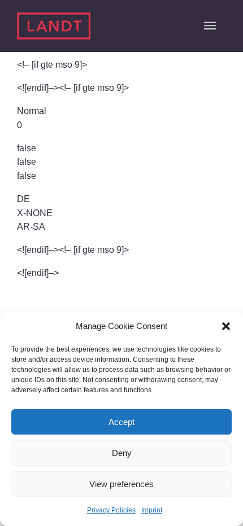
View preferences (121, 484)
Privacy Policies (111, 510)
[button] (226, 326)
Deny (122, 453)
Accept (121, 422)
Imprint (151, 510)
